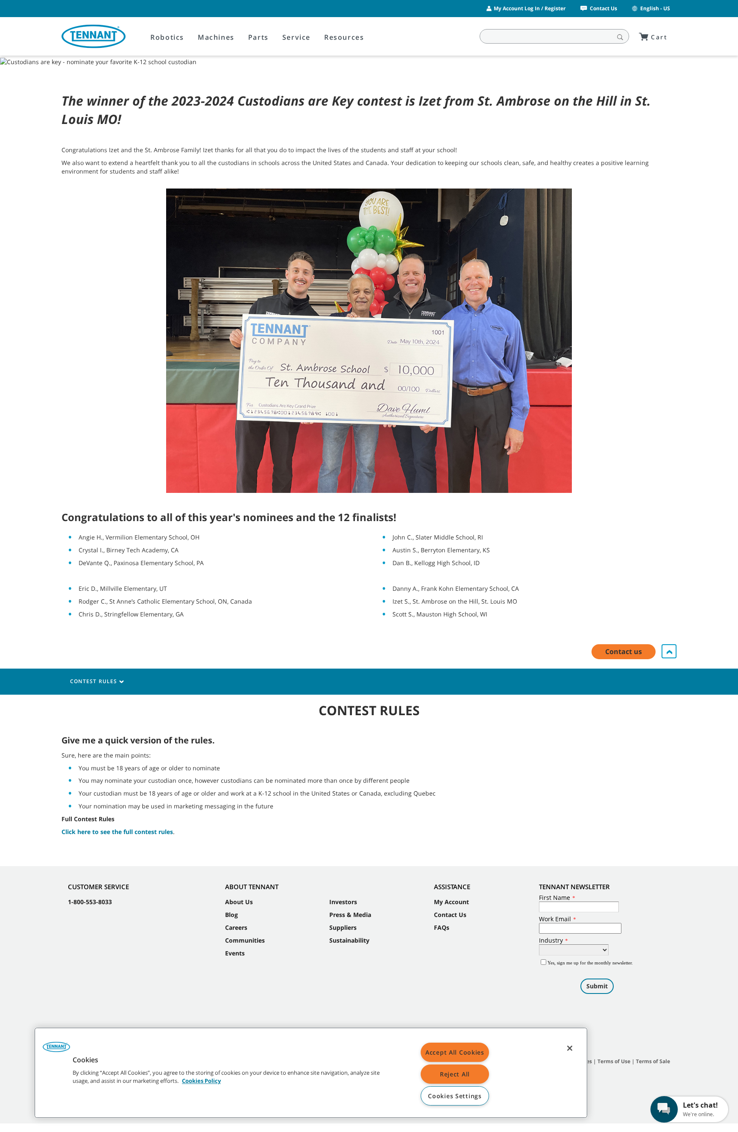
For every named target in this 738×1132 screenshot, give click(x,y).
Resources (344, 37)
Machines (216, 37)
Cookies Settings (455, 1096)
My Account (451, 902)
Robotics (167, 37)
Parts (258, 37)
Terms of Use (613, 1061)
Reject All (455, 1074)
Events (235, 953)
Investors (343, 902)
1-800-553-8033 (90, 902)
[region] (311, 1072)
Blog (231, 915)
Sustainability (349, 940)
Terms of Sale (653, 1061)
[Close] (569, 1048)
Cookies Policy (201, 1081)
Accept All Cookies (454, 1052)
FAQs (441, 927)
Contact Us (603, 8)
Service (296, 37)
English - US (655, 8)
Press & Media (350, 915)
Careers (236, 927)
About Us (239, 902)
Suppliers (343, 927)
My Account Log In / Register (529, 8)
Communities (245, 940)
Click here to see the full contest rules (117, 832)
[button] (56, 1050)
